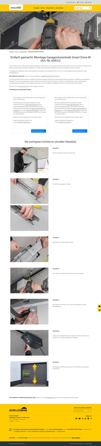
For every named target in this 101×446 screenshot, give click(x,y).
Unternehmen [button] (59, 8)
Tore (29, 431)
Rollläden (17, 431)
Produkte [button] (36, 8)
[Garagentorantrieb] (16, 7)
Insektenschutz (35, 431)
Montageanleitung (50, 397)
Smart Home (61, 431)
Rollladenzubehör (50, 431)
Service (16, 51)
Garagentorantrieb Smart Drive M (50, 76)
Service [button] (43, 8)
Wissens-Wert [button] (50, 8)
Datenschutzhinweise (32, 110)
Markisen (23, 431)
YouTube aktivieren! (37, 131)
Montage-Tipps (23, 51)
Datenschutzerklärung (24, 122)
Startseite (11, 51)
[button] (88, 2)
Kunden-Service (23, 86)
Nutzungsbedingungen (31, 104)
